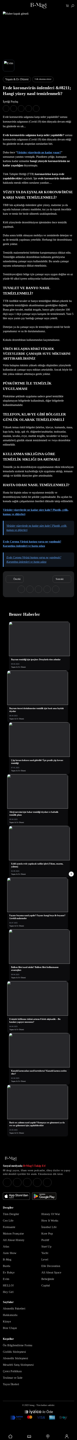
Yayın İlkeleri (11, 1384)
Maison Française (13, 1233)
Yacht (44, 1253)
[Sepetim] (67, 5)
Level (44, 1259)
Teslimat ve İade (12, 1377)
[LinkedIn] (37, 1182)
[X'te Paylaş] (13, 108)
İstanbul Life (49, 1227)
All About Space (51, 1272)
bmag (32, 1405)
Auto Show (10, 1253)
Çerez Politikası (12, 1371)
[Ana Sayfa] (11, 1159)
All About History (14, 1240)
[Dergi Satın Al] (29, 1436)
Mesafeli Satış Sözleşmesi (18, 1364)
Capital (45, 1285)
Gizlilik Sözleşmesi (14, 1351)
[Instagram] (7, 1182)
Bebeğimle (47, 1278)
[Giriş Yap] (67, 1436)
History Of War (50, 1214)
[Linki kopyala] (36, 108)
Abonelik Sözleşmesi (15, 1358)
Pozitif (45, 1240)
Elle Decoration (50, 1266)
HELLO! (8, 1285)
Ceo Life (8, 1220)
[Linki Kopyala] (55, 589)
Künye (7, 1321)
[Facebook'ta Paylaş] (6, 108)
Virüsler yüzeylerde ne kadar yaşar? (39, 152)
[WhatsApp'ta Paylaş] (21, 108)
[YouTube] (17, 1182)
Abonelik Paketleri (14, 1308)
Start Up (46, 1246)
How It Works (49, 1220)
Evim (6, 1278)
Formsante (9, 1227)
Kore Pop (47, 1233)
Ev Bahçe (9, 1272)
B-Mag (7, 1259)
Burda (6, 1266)
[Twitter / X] (27, 1182)
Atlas (6, 1246)
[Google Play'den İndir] (44, 1196)
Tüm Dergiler (11, 1214)
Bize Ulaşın (10, 1328)
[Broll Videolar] (48, 1436)
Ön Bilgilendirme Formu (17, 1345)
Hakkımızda (10, 1315)
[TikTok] (47, 1182)
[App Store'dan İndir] (16, 1196)
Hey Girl (8, 1291)
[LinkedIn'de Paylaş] (28, 108)
